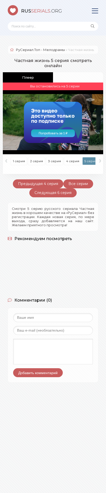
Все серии (78, 183)
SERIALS (41, 11)
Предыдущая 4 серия (38, 183)
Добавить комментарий (38, 373)
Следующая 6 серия (53, 192)
